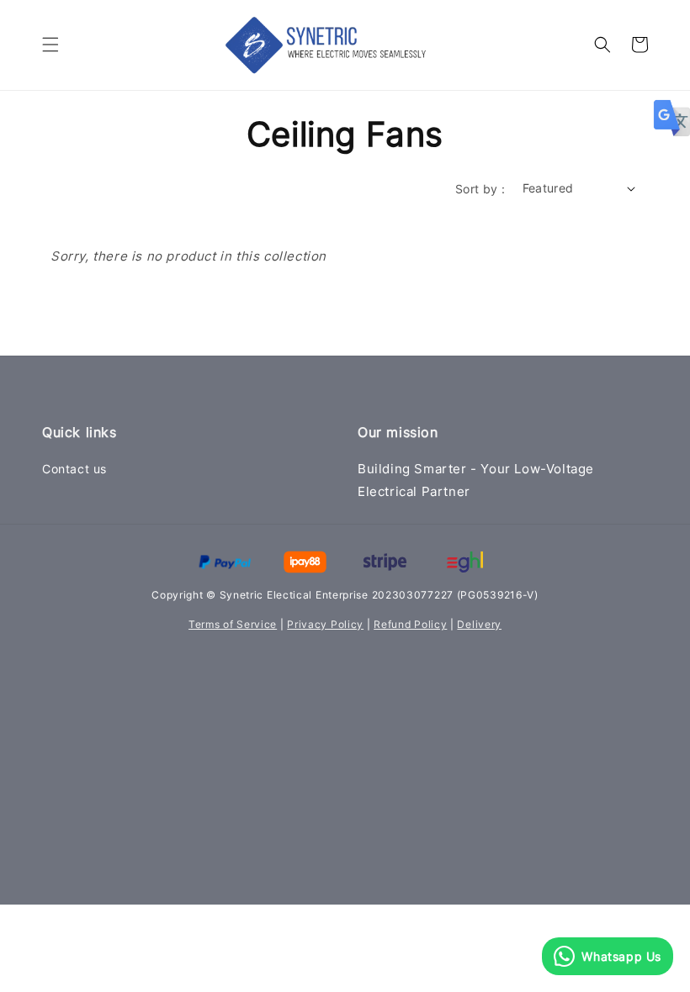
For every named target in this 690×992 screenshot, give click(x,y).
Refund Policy (410, 624)
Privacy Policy (325, 624)
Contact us (74, 469)
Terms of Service (232, 624)
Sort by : (480, 189)
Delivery (479, 624)
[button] (50, 44)
